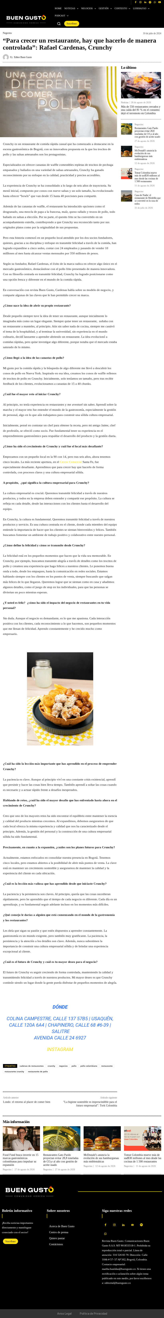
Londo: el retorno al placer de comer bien (26, 1101)
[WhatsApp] (154, 2)
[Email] (35, 1083)
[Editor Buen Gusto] (6, 57)
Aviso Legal (64, 1313)
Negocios (7, 33)
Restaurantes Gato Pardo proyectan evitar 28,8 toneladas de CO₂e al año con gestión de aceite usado (147, 132)
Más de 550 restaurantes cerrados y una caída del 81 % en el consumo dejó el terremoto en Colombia (140, 110)
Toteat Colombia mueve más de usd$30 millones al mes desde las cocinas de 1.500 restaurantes (147, 177)
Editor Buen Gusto (23, 57)
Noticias (124, 102)
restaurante (107, 1065)
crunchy (51, 1065)
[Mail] (132, 1225)
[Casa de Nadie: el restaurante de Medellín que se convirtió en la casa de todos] (126, 196)
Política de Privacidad (93, 1313)
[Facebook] (135, 2)
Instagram (60, 1049)
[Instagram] (140, 2)
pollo (74, 1065)
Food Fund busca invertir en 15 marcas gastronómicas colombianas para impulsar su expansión (20, 1159)
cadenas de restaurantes (32, 1065)
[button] (58, 23)
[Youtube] (159, 2)
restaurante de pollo (38, 1071)
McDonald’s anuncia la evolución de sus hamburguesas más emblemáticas (145, 155)
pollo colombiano (88, 1065)
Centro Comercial (70, 462)
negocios (63, 1065)
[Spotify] (150, 2)
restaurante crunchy (14, 1071)
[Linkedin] (145, 2)
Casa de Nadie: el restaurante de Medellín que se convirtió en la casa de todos (148, 199)
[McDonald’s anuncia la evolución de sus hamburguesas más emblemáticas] (126, 151)
